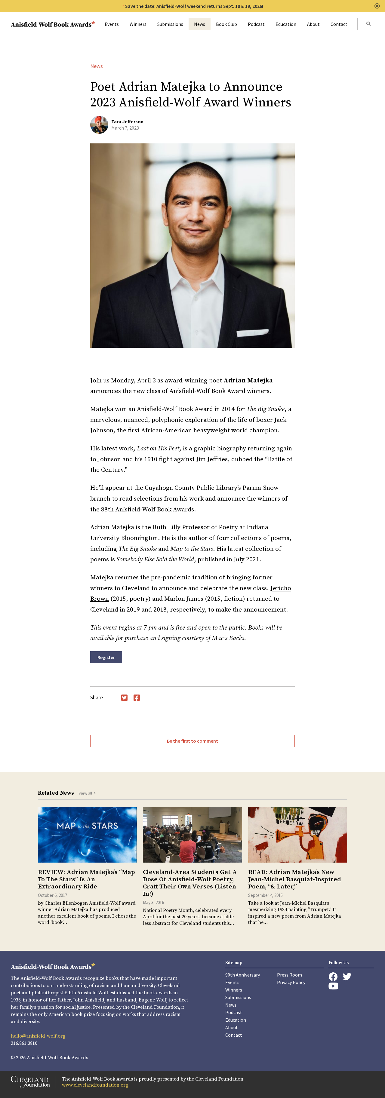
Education (286, 24)
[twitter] (347, 976)
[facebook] (333, 976)
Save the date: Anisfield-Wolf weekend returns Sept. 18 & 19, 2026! (194, 6)
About (313, 24)
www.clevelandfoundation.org (95, 1085)
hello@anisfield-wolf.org (38, 1036)
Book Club (226, 24)
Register (106, 657)
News (199, 24)
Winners (138, 24)
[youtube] (333, 986)
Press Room (289, 975)
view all (85, 793)
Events (112, 24)
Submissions (170, 24)
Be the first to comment (192, 741)
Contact (339, 24)
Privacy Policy (291, 982)
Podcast (256, 24)
